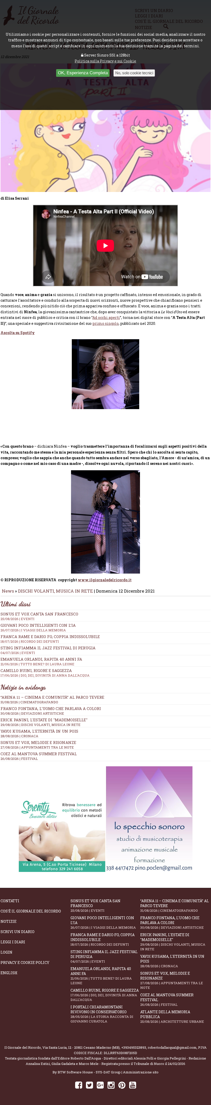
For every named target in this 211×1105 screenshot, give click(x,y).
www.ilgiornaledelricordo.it (104, 579)
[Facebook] (78, 1084)
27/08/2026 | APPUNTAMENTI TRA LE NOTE (37, 747)
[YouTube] (132, 1084)
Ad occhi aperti (106, 317)
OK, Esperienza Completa (83, 72)
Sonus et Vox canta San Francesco (95, 905)
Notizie (8, 921)
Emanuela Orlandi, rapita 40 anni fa (101, 975)
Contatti (10, 900)
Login (6, 952)
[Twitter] (89, 1084)
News (8, 591)
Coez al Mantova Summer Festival (39, 753)
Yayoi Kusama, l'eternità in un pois (39, 731)
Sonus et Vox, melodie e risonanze (38, 742)
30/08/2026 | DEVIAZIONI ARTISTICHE (32, 713)
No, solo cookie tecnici (134, 73)
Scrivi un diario (17, 931)
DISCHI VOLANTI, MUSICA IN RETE (55, 591)
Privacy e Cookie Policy (25, 962)
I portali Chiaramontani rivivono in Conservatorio (102, 1014)
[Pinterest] (121, 1084)
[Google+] (100, 1084)
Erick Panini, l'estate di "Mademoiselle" (44, 719)
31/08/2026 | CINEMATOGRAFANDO (29, 702)
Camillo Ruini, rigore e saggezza (105, 995)
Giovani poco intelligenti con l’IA (103, 922)
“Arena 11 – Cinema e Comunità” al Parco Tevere (52, 697)
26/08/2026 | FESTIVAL (19, 758)
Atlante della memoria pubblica (172, 1016)
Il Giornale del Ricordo (22, 1047)
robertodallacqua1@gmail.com (172, 1047)
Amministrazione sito (141, 1072)
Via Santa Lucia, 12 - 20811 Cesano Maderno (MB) (81, 1047)
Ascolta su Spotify (18, 332)
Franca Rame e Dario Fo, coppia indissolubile (103, 939)
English (9, 972)
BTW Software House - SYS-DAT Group (89, 1072)
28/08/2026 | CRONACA (19, 736)
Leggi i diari (13, 942)
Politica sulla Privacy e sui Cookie (105, 61)
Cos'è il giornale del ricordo (31, 911)
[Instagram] (111, 1084)
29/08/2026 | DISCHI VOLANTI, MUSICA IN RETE (41, 724)
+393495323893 (133, 1047)
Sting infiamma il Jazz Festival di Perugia (104, 956)
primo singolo (105, 323)
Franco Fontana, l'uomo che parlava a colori (51, 708)
